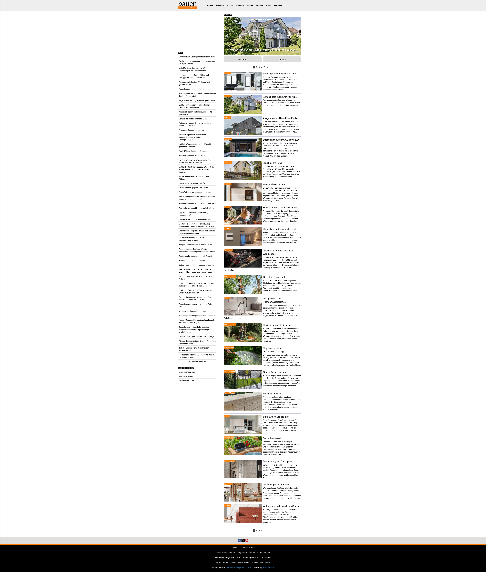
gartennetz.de (265, 552)
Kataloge (281, 59)
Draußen (240, 5)
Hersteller (278, 5)
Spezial (267, 562)
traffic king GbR (268, 568)
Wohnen (259, 5)
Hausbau (220, 5)
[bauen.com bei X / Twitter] (243, 540)
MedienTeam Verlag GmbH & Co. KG (239, 568)
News (268, 5)
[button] (226, 35)
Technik (249, 5)
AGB (253, 547)
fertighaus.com (242, 552)
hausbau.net (253, 552)
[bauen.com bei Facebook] (239, 540)
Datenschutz (245, 547)
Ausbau (229, 5)
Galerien (242, 59)
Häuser (210, 5)
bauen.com (232, 552)
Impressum (235, 547)
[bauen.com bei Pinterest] (246, 540)
